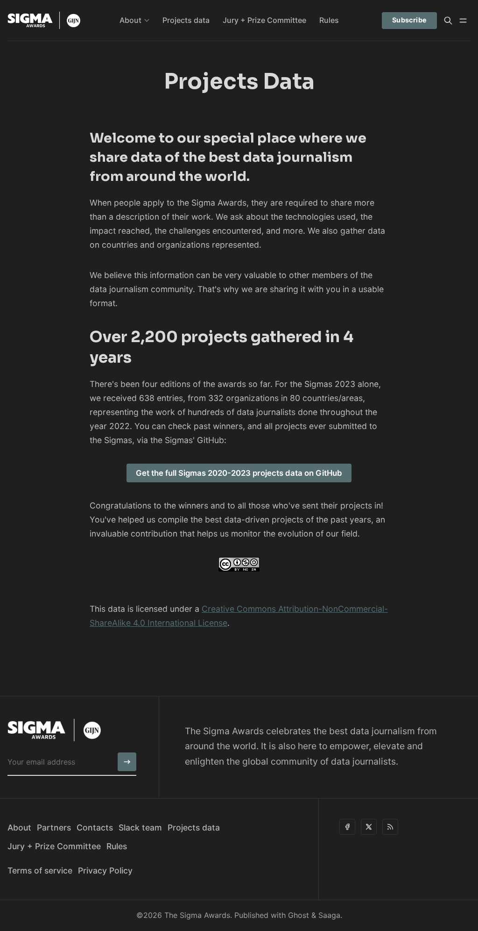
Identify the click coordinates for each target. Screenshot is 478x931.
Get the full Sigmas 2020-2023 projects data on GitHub (239, 473)
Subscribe (409, 20)
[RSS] (390, 827)
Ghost (298, 915)
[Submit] (127, 761)
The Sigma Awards (197, 915)
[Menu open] (463, 20)
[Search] (448, 20)
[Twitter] (369, 827)
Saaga (329, 915)
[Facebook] (347, 827)
